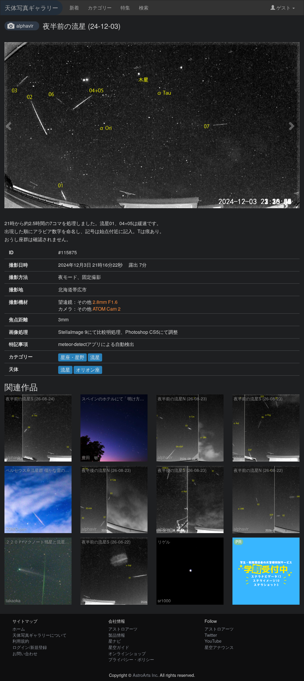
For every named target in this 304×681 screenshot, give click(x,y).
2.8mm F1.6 (105, 301)
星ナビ (114, 641)
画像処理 (18, 332)
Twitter (211, 635)
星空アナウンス (219, 647)
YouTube (213, 641)
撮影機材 (18, 302)
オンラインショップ (127, 653)
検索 (143, 7)
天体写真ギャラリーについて (39, 635)
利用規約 (20, 641)
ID (11, 252)
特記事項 (18, 344)
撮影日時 (18, 265)
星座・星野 (72, 357)
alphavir (24, 25)
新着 (74, 7)
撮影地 (16, 289)
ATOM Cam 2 (107, 308)
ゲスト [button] (283, 7)
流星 (95, 357)
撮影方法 (18, 277)
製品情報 (116, 635)
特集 (125, 7)
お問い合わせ (24, 653)
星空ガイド (118, 647)
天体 (13, 369)
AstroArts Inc (145, 675)
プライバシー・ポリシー (131, 659)
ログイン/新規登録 (29, 647)
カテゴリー (100, 7)
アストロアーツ (122, 628)
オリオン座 (88, 369)
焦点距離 (18, 319)
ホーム (18, 628)
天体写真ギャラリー (31, 7)
